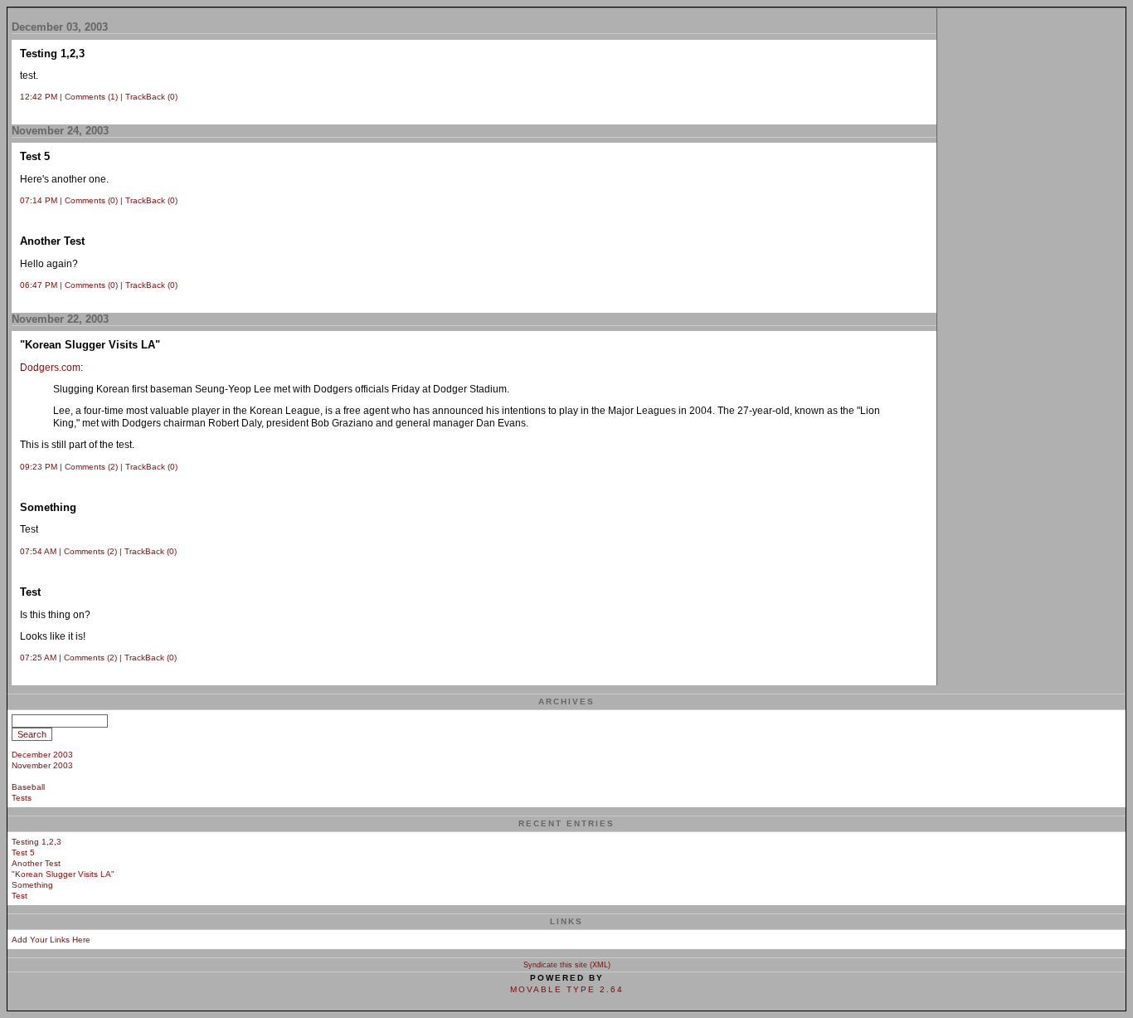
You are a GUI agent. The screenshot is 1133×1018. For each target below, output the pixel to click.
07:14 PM (38, 200)
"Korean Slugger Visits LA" (63, 874)
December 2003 (42, 754)
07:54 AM (38, 551)
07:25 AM (38, 657)
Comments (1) (91, 96)
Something (32, 884)
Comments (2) (91, 466)
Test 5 (23, 852)
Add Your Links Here (51, 939)
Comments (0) (91, 200)
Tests (22, 797)
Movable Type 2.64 (567, 989)
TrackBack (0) (151, 96)
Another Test (36, 863)
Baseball (28, 787)
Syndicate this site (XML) (566, 965)
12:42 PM (38, 96)
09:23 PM (38, 466)
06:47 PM (38, 285)
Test (19, 895)
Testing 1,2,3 (36, 841)
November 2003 (42, 765)
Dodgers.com (50, 367)
